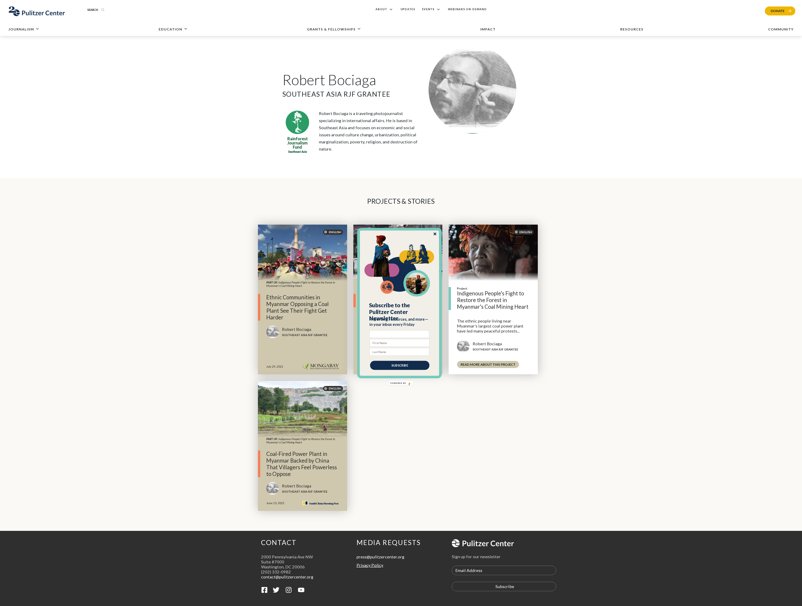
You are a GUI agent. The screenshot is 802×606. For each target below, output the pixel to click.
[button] (399, 311)
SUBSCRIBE (399, 365)
